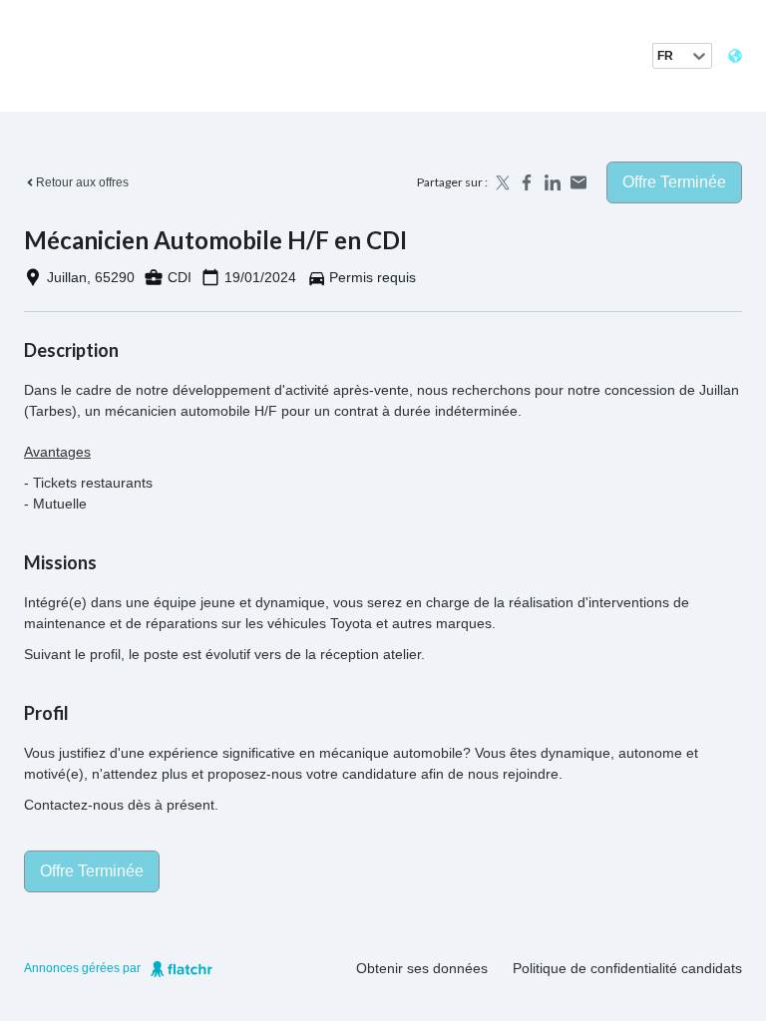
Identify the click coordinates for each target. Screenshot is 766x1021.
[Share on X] (501, 182)
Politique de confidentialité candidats (627, 968)
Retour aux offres (82, 182)
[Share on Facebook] (527, 182)
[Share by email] (578, 182)
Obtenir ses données (422, 968)
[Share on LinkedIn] (553, 182)
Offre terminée (674, 181)
